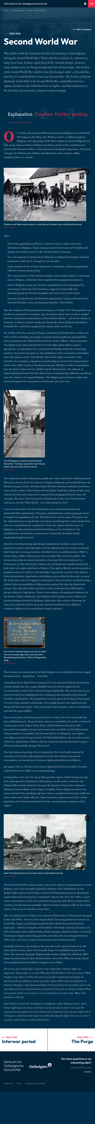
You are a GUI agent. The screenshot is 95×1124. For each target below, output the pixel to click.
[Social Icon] (85, 4)
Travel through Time (17, 10)
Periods (29, 10)
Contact (87, 1071)
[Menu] (91, 3)
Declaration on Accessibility (35, 1083)
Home (7, 10)
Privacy (19, 1083)
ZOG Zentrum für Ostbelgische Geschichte (25, 3)
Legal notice (8, 1083)
